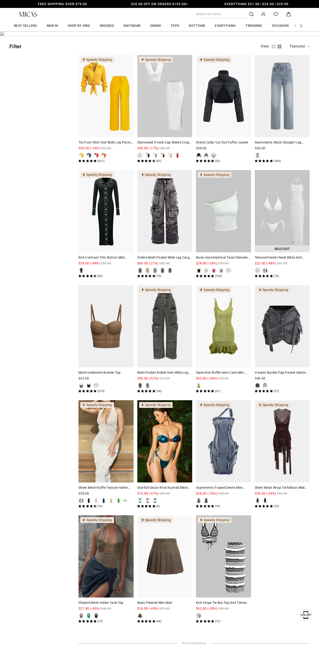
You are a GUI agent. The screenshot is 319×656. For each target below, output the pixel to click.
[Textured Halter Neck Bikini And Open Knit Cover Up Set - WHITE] (257, 270)
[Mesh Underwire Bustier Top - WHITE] (96, 385)
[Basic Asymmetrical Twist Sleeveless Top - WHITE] (228, 270)
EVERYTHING (225, 25)
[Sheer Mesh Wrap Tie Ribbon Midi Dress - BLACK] (265, 500)
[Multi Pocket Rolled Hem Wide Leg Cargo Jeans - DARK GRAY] (140, 385)
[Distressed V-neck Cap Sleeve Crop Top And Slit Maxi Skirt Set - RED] (162, 155)
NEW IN (52, 25)
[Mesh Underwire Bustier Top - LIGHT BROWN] (81, 385)
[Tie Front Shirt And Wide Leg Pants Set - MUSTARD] (81, 155)
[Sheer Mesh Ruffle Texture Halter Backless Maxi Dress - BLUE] (103, 500)
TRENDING (253, 25)
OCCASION (280, 25)
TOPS (174, 25)
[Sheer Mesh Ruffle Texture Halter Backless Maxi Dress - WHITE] (81, 500)
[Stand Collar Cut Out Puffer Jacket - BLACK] (199, 155)
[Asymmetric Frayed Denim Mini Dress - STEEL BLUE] (199, 500)
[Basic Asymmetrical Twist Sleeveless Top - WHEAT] (221, 270)
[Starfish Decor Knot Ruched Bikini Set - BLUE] (140, 500)
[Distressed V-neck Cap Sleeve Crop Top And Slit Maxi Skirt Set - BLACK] (147, 155)
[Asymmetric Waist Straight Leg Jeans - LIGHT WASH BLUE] (257, 155)
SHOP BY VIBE (79, 25)
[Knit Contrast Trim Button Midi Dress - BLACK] (81, 270)
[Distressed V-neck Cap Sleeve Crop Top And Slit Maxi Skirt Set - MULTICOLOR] (170, 155)
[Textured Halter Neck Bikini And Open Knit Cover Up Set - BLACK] (265, 270)
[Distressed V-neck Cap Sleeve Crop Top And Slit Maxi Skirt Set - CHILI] (177, 155)
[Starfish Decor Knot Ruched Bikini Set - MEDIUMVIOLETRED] (147, 500)
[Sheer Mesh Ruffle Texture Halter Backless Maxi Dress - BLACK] (89, 500)
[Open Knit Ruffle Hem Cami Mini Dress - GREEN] (199, 385)
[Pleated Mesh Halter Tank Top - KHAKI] (81, 615)
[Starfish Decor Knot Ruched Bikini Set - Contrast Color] (155, 500)
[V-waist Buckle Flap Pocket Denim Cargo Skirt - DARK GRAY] (257, 385)
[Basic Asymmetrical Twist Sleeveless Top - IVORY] (206, 270)
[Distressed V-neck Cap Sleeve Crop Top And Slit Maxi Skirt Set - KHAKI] (155, 155)
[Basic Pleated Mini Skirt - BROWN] (140, 615)
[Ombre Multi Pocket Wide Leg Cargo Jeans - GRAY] (140, 270)
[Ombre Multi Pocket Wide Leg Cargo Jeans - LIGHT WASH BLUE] (155, 270)
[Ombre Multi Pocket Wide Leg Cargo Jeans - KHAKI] (147, 270)
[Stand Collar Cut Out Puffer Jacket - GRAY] (206, 155)
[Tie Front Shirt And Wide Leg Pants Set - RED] (96, 155)
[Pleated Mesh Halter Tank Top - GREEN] (89, 615)
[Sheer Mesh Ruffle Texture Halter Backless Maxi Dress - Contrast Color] (111, 500)
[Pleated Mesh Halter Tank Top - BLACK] (96, 615)
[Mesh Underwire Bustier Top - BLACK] (89, 385)
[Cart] (288, 14)
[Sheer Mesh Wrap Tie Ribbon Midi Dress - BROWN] (257, 500)
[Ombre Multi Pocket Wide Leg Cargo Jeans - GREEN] (170, 270)
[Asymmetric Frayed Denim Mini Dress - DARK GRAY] (206, 500)
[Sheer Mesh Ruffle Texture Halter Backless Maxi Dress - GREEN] (118, 500)
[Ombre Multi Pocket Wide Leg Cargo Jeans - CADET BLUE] (162, 270)
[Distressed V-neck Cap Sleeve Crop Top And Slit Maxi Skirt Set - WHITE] (140, 155)
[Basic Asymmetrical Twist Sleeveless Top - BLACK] (199, 270)
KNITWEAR (132, 25)
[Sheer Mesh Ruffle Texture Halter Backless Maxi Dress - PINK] (96, 500)
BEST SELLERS (25, 25)
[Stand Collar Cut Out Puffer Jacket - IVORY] (213, 155)
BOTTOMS (197, 25)
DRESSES (107, 25)
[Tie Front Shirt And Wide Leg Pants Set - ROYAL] (89, 155)
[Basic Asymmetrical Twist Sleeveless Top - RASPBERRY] (213, 270)
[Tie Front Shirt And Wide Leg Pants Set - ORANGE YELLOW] (103, 155)
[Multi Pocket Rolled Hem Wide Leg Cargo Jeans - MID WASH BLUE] (147, 385)
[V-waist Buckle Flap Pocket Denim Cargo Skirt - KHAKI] (265, 385)
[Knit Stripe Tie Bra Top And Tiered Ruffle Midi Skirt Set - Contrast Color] (199, 615)
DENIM (155, 25)
